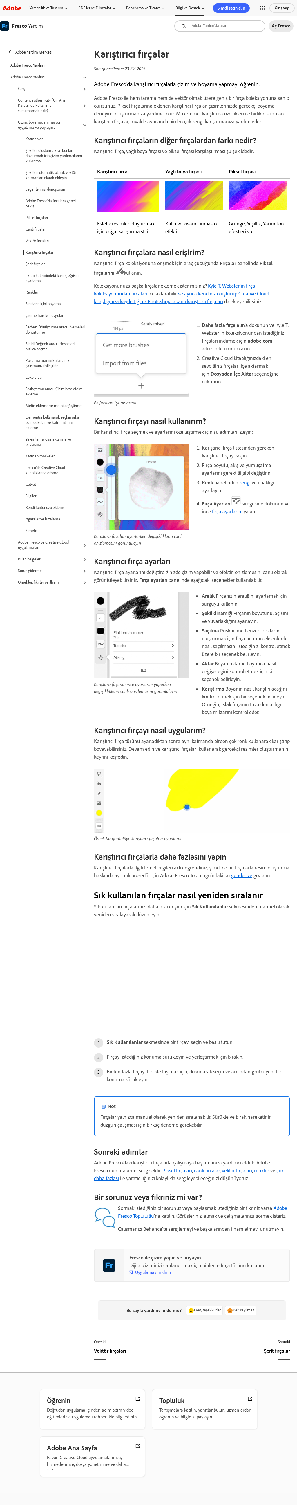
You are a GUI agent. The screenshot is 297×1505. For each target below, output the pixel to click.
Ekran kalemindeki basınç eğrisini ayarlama (52, 278)
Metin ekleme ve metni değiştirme (54, 405)
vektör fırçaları (237, 1170)
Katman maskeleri (40, 456)
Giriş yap (282, 7)
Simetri (31, 530)
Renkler (32, 292)
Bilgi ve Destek (187, 7)
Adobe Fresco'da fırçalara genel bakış (51, 203)
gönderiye (241, 875)
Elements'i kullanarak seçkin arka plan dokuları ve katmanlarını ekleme (52, 422)
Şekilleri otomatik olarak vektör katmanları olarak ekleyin (51, 175)
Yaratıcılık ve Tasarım (46, 7)
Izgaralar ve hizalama (43, 519)
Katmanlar (34, 139)
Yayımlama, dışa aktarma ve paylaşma (48, 442)
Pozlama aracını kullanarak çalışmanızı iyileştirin (48, 363)
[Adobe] (12, 8)
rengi (245, 482)
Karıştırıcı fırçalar (40, 252)
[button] (262, 8)
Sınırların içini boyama (43, 303)
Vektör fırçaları (37, 240)
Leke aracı (34, 377)
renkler (261, 1170)
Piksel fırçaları (37, 217)
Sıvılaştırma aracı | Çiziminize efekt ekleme (54, 392)
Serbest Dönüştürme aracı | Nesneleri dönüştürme (55, 330)
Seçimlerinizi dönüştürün (45, 189)
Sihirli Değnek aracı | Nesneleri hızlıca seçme (50, 346)
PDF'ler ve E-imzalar (94, 7)
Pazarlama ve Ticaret (143, 7)
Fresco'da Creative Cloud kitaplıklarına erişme (45, 470)
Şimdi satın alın (231, 8)
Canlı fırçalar (36, 229)
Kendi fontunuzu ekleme (45, 507)
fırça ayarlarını (227, 511)
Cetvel (31, 484)
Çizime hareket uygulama (47, 315)
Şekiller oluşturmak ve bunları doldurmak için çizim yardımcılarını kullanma (54, 155)
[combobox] (219, 26)
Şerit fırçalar (35, 264)
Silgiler (31, 496)
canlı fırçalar (207, 1170)
